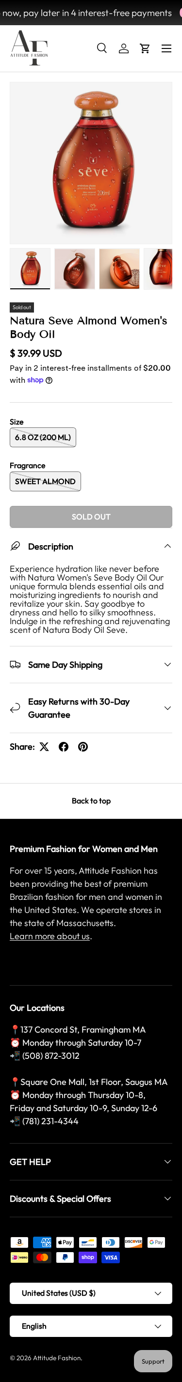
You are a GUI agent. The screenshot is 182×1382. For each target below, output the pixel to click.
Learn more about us (50, 936)
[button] (145, 48)
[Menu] (166, 48)
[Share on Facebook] (63, 746)
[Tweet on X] (44, 746)
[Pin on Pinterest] (83, 746)
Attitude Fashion (57, 1357)
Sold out (91, 516)
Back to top (91, 800)
